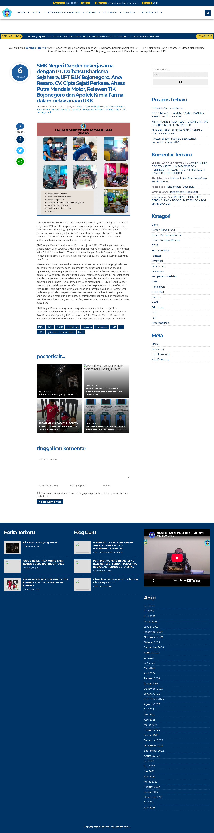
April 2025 (149, 616)
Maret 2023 (150, 724)
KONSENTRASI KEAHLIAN (64, 12)
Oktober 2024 (152, 642)
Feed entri (158, 349)
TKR (118, 109)
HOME (21, 12)
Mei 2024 (149, 668)
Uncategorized (44, 112)
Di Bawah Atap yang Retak (56, 394)
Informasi (65, 109)
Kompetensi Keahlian (93, 109)
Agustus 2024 (152, 652)
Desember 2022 (153, 740)
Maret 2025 (150, 621)
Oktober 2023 (152, 693)
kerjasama (101, 327)
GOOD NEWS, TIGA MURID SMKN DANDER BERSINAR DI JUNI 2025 (104, 391)
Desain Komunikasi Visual (96, 106)
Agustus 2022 (152, 755)
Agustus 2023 (152, 704)
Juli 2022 (149, 761)
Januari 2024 (151, 683)
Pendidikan (158, 286)
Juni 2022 (149, 766)
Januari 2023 (151, 735)
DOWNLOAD (150, 12)
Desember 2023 (153, 688)
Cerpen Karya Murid (163, 229)
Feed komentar (161, 354)
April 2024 (149, 673)
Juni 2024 (149, 662)
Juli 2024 (149, 657)
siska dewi (157, 197)
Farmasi (55, 109)
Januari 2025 (151, 626)
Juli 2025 (149, 611)
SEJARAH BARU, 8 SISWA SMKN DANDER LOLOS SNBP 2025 (106, 428)
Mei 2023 (149, 714)
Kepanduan (158, 266)
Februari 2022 (152, 786)
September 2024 (154, 647)
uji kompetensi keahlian (60, 332)
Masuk (155, 343)
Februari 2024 (152, 678)
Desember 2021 (153, 797)
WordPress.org (160, 359)
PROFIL (36, 12)
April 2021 (149, 807)
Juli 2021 (149, 802)
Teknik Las (109, 109)
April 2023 (149, 719)
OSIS (154, 281)
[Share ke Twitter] (20, 150)
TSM (123, 109)
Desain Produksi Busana (166, 240)
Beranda (30, 47)
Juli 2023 (149, 709)
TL (121, 327)
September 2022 (154, 750)
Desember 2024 (153, 631)
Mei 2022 (149, 771)
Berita (42, 47)
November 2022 (153, 745)
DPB (50, 327)
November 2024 (153, 637)
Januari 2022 (151, 792)
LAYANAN (129, 12)
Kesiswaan (76, 109)
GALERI (91, 12)
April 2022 (149, 776)
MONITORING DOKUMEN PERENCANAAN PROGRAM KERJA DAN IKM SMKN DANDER (179, 200)
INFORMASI (109, 12)
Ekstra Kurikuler (161, 250)
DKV (40, 327)
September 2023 (154, 699)
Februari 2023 (152, 730)
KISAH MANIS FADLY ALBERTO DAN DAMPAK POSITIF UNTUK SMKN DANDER (58, 426)
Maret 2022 (150, 781)
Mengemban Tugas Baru (180, 186)
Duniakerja (73, 327)
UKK (80, 332)
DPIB (47, 109)
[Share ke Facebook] (20, 139)
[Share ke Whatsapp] (20, 161)
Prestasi (156, 297)
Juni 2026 (149, 606)
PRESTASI (158, 291)
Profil (155, 302)
